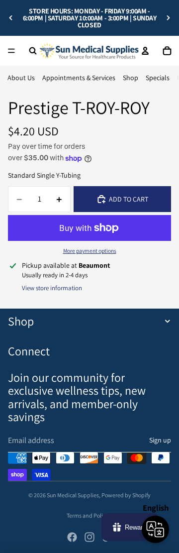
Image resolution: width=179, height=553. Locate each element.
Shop (130, 77)
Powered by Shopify (126, 495)
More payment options (89, 250)
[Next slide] (168, 18)
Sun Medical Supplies (73, 495)
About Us (21, 77)
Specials (158, 77)
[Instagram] (89, 537)
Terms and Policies (89, 515)
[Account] (145, 51)
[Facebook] (72, 537)
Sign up (160, 440)
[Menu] (11, 50)
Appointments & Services (78, 77)
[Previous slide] (11, 18)
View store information (52, 288)
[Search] (33, 51)
